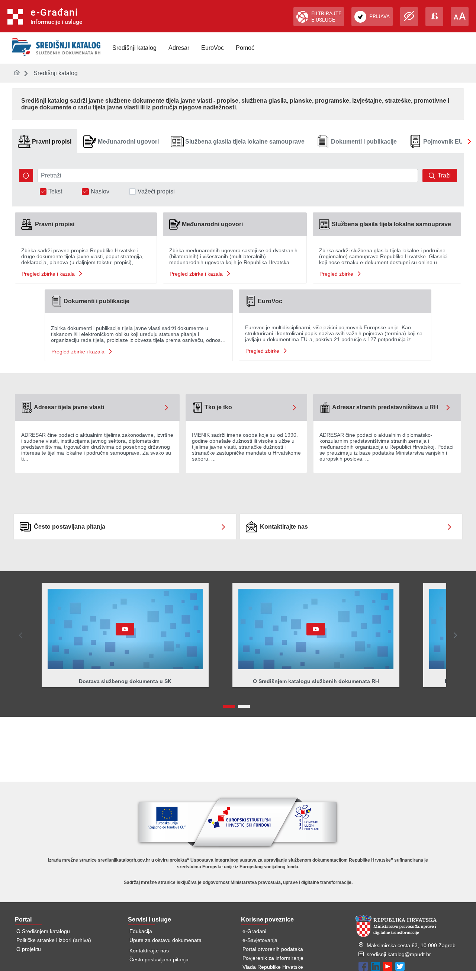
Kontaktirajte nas (149, 951)
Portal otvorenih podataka (272, 949)
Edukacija (140, 931)
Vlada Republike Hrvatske (272, 967)
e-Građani (254, 931)
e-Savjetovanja (259, 940)
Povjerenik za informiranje (272, 958)
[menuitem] (134, 48)
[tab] (44, 141)
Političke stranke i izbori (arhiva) (53, 940)
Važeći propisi (156, 192)
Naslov (100, 192)
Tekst (55, 192)
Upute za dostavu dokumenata (165, 940)
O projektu (28, 949)
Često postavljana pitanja (159, 959)
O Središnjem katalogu (43, 931)
